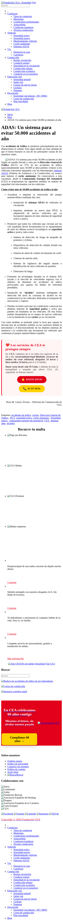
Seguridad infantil (22, 79)
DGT (12, 418)
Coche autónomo (21, 43)
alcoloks (11, 423)
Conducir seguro (21, 63)
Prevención (12, 93)
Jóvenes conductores (23, 30)
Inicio (10, 114)
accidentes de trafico (21, 415)
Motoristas (18, 19)
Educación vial (14, 76)
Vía (9, 49)
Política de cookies (16, 769)
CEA (46, 420)
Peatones (17, 90)
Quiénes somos (14, 761)
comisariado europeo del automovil (26, 420)
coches (35, 415)
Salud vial (18, 82)
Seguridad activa (21, 35)
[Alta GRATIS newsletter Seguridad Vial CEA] (31, 663)
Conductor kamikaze (23, 27)
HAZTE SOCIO (31, 379)
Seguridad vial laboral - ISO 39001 (30, 96)
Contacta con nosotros (18, 766)
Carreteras (18, 54)
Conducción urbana (22, 68)
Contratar (11, 582)
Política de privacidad (17, 764)
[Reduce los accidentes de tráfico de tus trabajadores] (31, 681)
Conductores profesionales (26, 22)
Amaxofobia (19, 24)
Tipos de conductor (22, 16)
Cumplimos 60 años (19, 739)
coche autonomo (41, 418)
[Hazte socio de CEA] (48, 723)
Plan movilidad (20, 101)
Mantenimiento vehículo (25, 41)
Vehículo (11, 33)
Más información (15, 658)
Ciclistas (17, 87)
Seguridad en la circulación (26, 65)
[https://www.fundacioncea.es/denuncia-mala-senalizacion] (14, 691)
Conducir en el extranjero (25, 74)
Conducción (13, 57)
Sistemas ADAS (21, 46)
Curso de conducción (23, 98)
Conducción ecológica (24, 71)
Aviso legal (12, 772)
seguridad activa (24, 418)
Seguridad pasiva (21, 38)
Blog (9, 104)
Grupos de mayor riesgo (25, 85)
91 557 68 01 (32, 388)
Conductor (12, 13)
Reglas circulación (22, 60)
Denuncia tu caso (21, 52)
